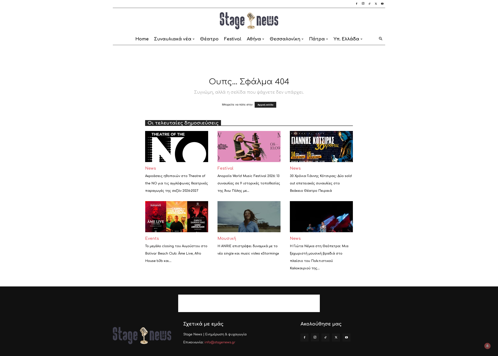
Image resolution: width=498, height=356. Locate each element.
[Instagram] (363, 4)
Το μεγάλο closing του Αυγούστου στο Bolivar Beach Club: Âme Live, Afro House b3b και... (176, 253)
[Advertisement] (249, 58)
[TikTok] (369, 4)
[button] (380, 39)
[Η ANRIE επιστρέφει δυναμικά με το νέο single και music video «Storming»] (249, 216)
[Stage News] (249, 20)
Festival (232, 39)
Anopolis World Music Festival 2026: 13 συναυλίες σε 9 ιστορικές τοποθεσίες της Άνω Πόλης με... (248, 183)
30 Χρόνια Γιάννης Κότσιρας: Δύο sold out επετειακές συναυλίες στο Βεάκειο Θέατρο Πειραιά (321, 183)
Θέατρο (209, 39)
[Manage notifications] (487, 346)
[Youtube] (382, 4)
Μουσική (226, 238)
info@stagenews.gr (219, 342)
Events (152, 238)
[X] (376, 4)
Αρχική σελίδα (265, 104)
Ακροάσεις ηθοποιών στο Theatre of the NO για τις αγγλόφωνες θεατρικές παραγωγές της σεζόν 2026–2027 (176, 183)
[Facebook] (356, 4)
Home (142, 39)
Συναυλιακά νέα (172, 39)
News (150, 168)
